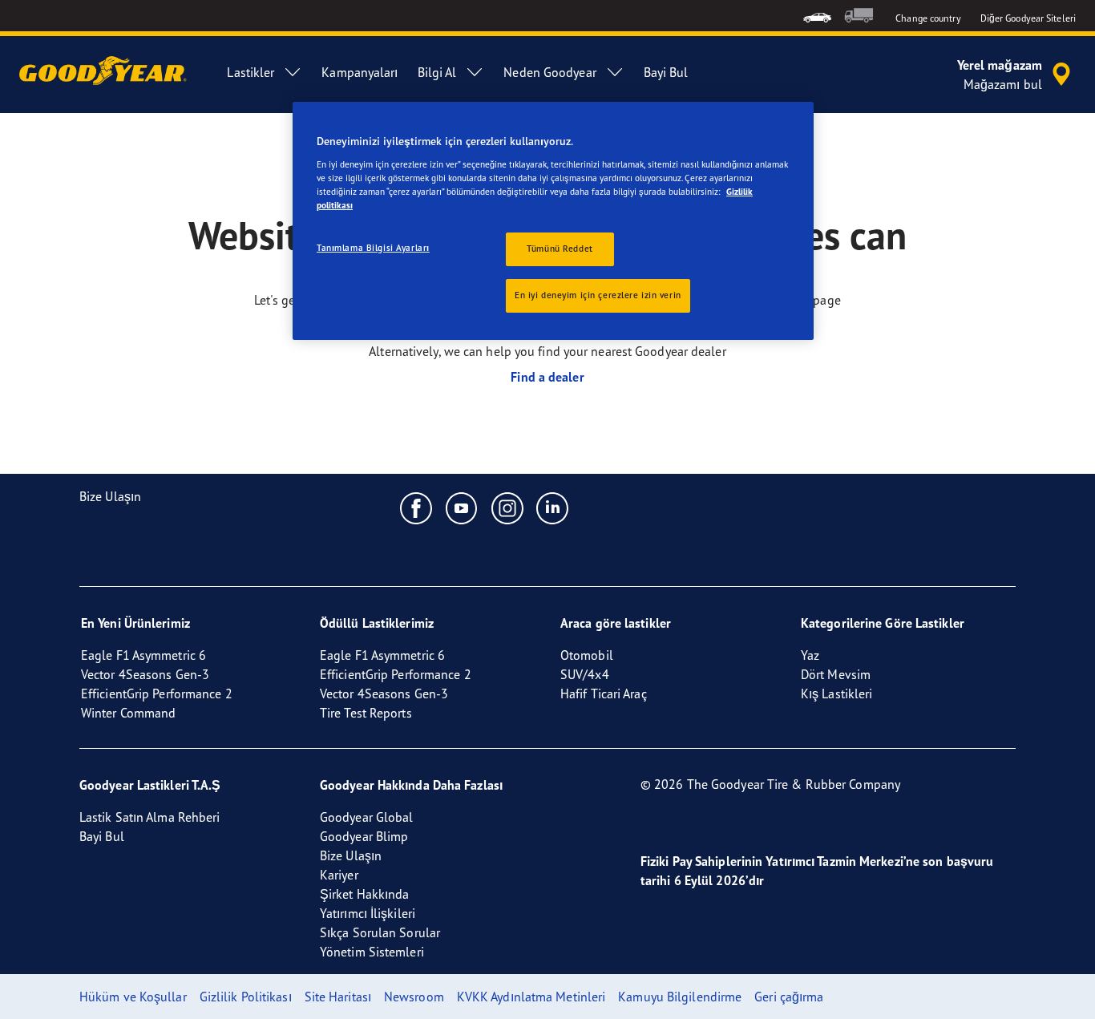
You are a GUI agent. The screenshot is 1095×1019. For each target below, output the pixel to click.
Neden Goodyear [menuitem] (549, 72)
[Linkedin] (552, 507)
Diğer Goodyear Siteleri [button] (1028, 18)
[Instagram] (507, 507)
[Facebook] (416, 507)
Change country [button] (927, 18)
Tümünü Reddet (559, 248)
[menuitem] (817, 15)
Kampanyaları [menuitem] (359, 72)
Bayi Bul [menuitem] (666, 72)
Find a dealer (547, 377)
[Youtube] (462, 507)
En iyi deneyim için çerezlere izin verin (598, 295)
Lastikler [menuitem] (250, 72)
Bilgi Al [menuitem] (437, 72)
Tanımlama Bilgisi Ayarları (373, 247)
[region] (553, 221)
